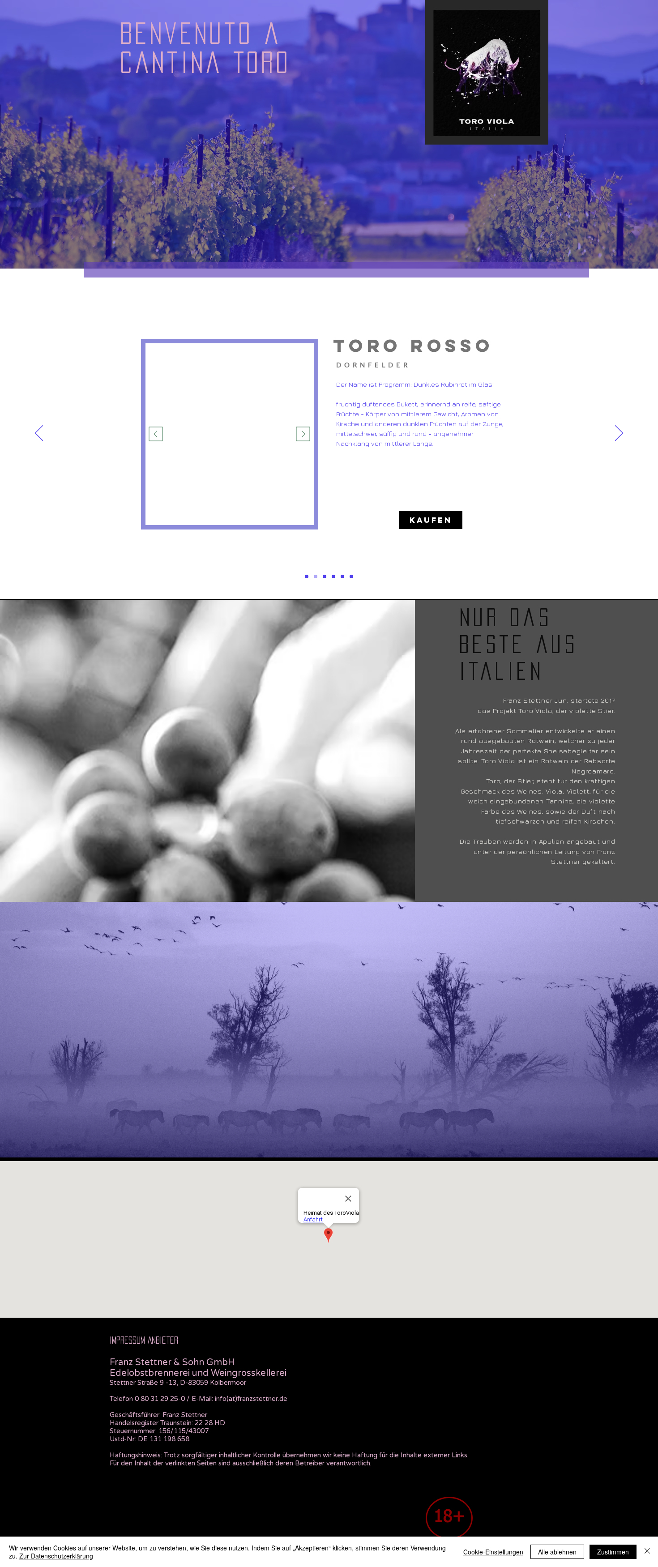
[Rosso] (315, 576)
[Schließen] (647, 1552)
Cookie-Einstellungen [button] (493, 1551)
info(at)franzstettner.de (251, 1399)
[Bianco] (324, 576)
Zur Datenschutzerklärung (56, 1555)
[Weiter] (619, 433)
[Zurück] (39, 433)
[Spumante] (333, 576)
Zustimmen (613, 1551)
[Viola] (306, 576)
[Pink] (342, 576)
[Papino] (351, 576)
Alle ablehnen (557, 1551)
